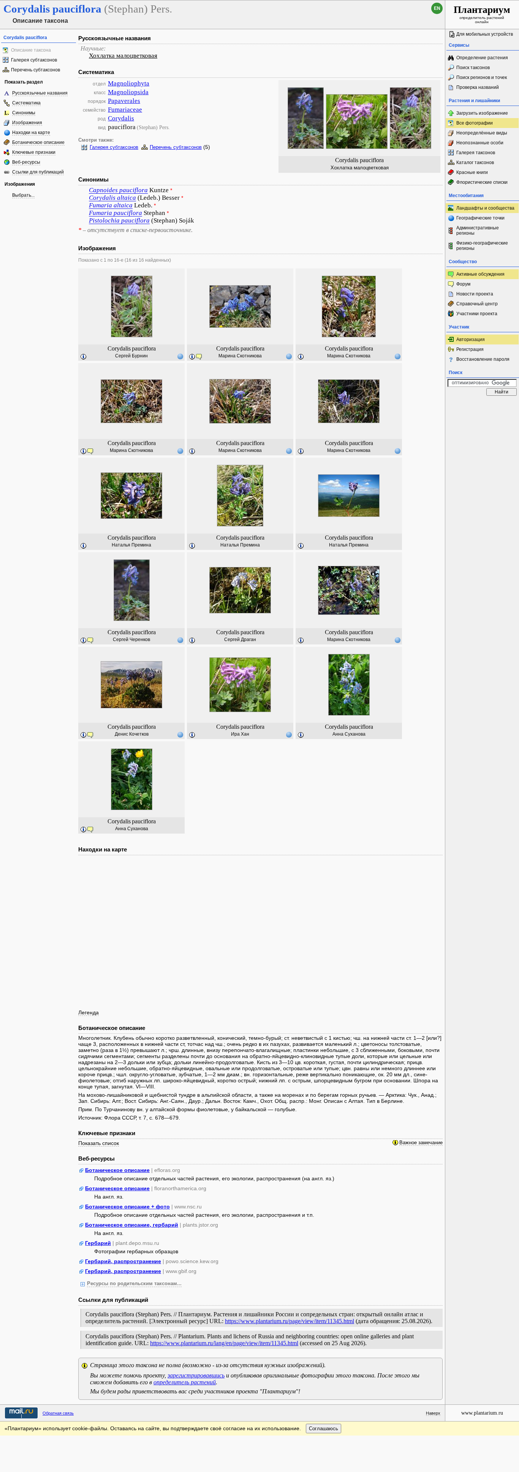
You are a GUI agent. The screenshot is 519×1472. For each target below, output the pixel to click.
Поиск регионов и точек (481, 77)
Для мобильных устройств (484, 34)
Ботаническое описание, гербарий (131, 1225)
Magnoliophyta (128, 83)
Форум (463, 284)
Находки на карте (31, 132)
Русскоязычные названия (40, 93)
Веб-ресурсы (26, 162)
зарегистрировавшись (196, 1375)
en (437, 8)
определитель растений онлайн (482, 14)
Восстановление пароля (483, 359)
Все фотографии (474, 123)
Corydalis (121, 118)
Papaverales (124, 100)
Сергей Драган (240, 639)
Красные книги (472, 172)
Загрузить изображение (482, 113)
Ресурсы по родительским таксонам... (134, 1283)
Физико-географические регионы (482, 245)
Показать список (98, 1143)
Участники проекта (476, 313)
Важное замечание (421, 1142)
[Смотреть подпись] (84, 357)
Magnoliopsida (128, 92)
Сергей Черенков (131, 639)
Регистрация (470, 349)
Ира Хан (240, 734)
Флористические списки (482, 182)
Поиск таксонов (473, 67)
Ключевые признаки (33, 152)
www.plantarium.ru (482, 1413)
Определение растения (482, 57)
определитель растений (184, 1382)
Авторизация (470, 339)
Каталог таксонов (475, 162)
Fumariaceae (125, 109)
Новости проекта (474, 294)
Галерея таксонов (475, 152)
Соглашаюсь (323, 1428)
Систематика (26, 103)
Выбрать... (23, 195)
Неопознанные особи (479, 142)
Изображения (27, 122)
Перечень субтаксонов (35, 70)
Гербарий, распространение (123, 1261)
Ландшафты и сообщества (485, 208)
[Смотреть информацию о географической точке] (180, 356)
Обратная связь (58, 1413)
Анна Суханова (349, 734)
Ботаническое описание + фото (127, 1207)
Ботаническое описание (38, 142)
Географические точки (480, 218)
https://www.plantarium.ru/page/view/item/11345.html (289, 1321)
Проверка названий (477, 87)
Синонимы (23, 112)
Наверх (433, 1413)
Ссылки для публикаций (38, 172)
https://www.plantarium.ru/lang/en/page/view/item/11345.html (224, 1343)
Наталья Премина (131, 545)
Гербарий (98, 1243)
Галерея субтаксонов (34, 60)
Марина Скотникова (240, 356)
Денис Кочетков (132, 734)
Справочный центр (477, 303)
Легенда (88, 1012)
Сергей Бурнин (131, 356)
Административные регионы (477, 230)
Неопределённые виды (481, 133)
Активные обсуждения (480, 274)
